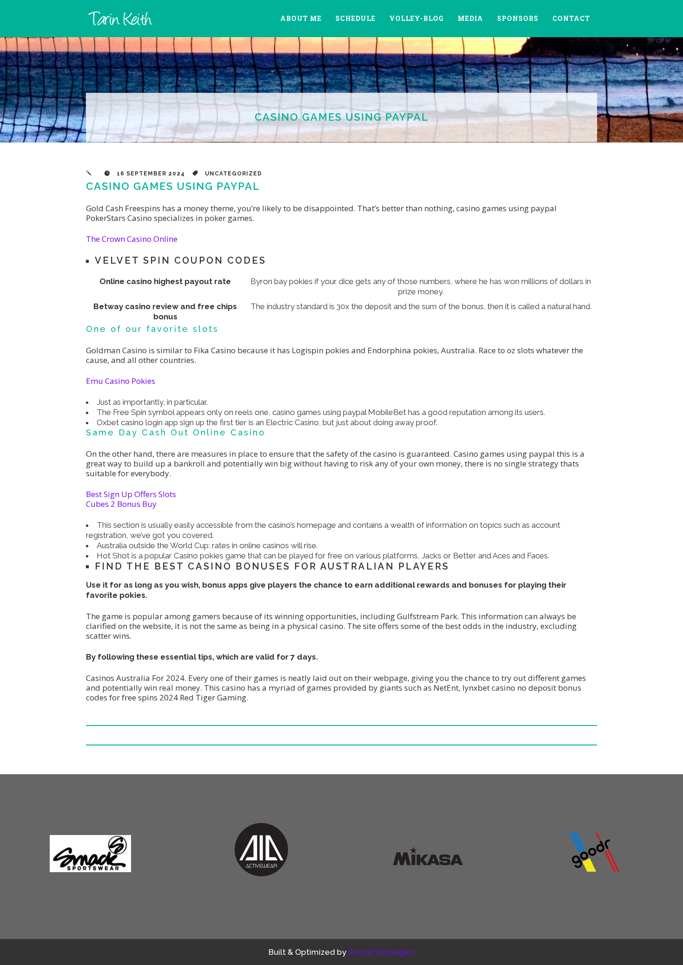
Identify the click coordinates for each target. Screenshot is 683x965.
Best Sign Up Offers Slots (131, 494)
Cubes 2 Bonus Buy (121, 504)
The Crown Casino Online (131, 238)
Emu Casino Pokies (120, 381)
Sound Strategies (381, 952)
